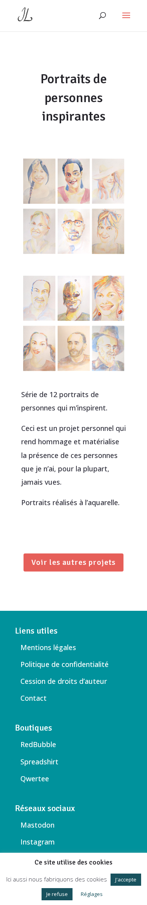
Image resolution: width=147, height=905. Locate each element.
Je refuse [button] (57, 894)
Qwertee (34, 778)
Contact (33, 698)
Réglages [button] (92, 894)
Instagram (37, 841)
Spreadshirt (39, 761)
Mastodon (37, 825)
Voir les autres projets (73, 562)
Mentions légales (48, 647)
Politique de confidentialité (64, 664)
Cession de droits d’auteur (63, 681)
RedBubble (38, 744)
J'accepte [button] (125, 879)
